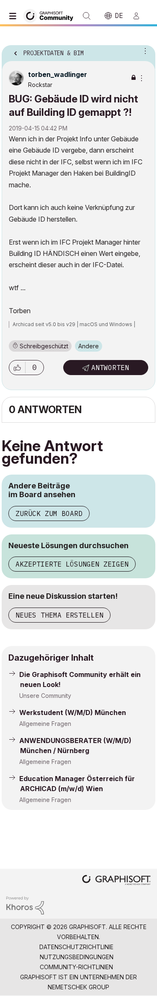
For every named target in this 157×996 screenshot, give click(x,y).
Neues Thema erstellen (59, 615)
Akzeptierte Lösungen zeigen (72, 564)
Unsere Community (45, 695)
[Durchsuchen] (14, 15)
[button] (17, 367)
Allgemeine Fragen (45, 723)
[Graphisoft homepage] (116, 880)
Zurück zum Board (48, 513)
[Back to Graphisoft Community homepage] (51, 15)
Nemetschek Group (78, 987)
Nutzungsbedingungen (76, 956)
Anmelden (140, 15)
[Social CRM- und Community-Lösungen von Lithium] (25, 904)
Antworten (110, 367)
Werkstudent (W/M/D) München (72, 712)
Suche (86, 16)
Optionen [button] (143, 51)
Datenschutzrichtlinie (76, 946)
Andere (88, 346)
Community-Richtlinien (76, 966)
